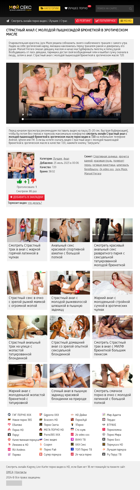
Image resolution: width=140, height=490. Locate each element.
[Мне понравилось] (19, 181)
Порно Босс (113, 440)
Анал (66, 159)
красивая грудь (103, 161)
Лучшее (57, 159)
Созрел (48, 445)
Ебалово (17, 425)
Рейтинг (85, 21)
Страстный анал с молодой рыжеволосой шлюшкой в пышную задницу (69, 304)
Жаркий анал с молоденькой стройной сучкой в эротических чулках (112, 304)
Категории (51, 8)
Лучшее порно (77, 8)
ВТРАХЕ (111, 425)
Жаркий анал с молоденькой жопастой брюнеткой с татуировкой (27, 397)
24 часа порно (83, 454)
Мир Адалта (114, 415)
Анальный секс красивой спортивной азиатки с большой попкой (68, 251)
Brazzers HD (51, 420)
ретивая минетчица (104, 165)
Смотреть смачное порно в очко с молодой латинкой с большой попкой (112, 397)
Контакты (20, 472)
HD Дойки (81, 415)
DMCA (9, 472)
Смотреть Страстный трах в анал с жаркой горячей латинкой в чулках (24, 251)
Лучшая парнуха (116, 449)
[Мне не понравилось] (33, 181)
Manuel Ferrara (92, 173)
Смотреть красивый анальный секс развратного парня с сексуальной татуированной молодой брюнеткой (109, 255)
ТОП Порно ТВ (83, 449)
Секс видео (50, 440)
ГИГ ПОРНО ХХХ (21, 415)
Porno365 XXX (52, 435)
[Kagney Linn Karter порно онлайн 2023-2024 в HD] (20, 8)
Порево (16, 455)
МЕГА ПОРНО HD (54, 430)
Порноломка (114, 430)
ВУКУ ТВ (80, 440)
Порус (15, 435)
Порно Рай (50, 449)
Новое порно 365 (22, 420)
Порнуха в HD (115, 445)
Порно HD (18, 430)
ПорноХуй (81, 420)
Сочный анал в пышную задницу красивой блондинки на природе (69, 395)
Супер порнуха (52, 454)
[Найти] (130, 8)
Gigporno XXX (51, 415)
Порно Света (51, 425)
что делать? (35, 203)
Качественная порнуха (25, 440)
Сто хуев (80, 430)
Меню (127, 21)
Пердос (111, 420)
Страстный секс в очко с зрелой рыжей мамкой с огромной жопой (27, 302)
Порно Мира (114, 435)
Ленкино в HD (20, 445)
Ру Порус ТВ (114, 454)
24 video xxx (107, 169)
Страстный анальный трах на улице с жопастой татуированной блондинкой (24, 350)
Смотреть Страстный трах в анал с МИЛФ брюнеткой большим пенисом (110, 348)
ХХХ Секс (80, 445)
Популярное (107, 21)
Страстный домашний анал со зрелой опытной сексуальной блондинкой (69, 348)
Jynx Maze (121, 169)
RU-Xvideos (18, 450)
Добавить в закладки (27, 197)
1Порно (79, 425)
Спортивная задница (105, 156)
